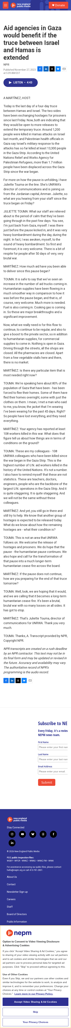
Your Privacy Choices (35, 1022)
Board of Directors (17, 914)
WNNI (51, 861)
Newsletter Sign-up (17, 892)
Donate (60, 5)
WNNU (33, 861)
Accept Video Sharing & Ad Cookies (35, 1001)
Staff (10, 907)
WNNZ (25, 861)
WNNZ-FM (42, 861)
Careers (11, 899)
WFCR (17, 861)
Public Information (17, 921)
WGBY (10, 861)
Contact (11, 884)
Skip (35, 1011)
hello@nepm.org (15, 870)
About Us (12, 877)
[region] (35, 976)
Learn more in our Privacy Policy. (33, 993)
